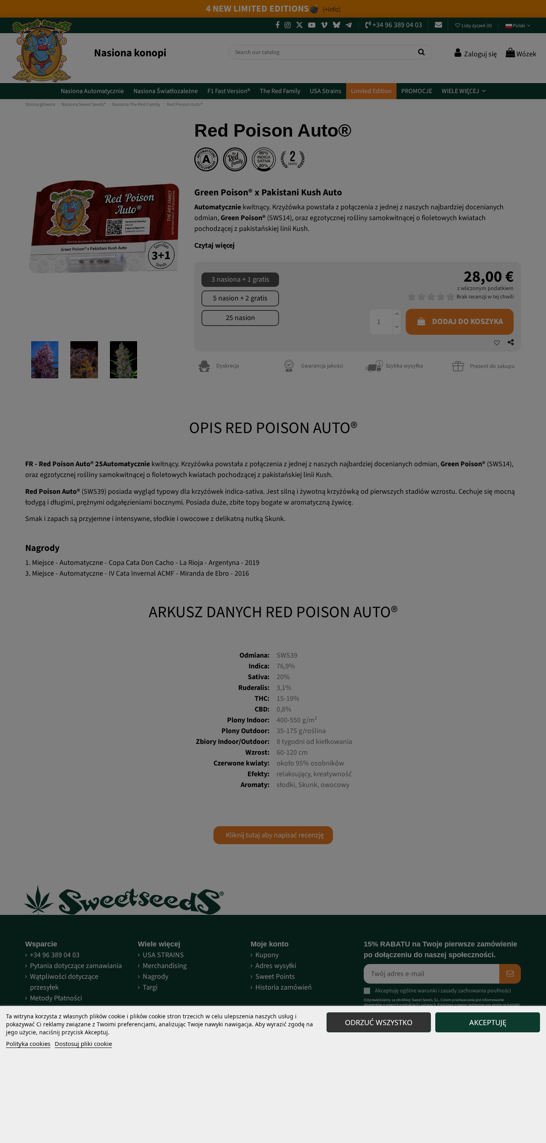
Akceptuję (487, 1022)
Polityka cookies (28, 1044)
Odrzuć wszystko (378, 1022)
